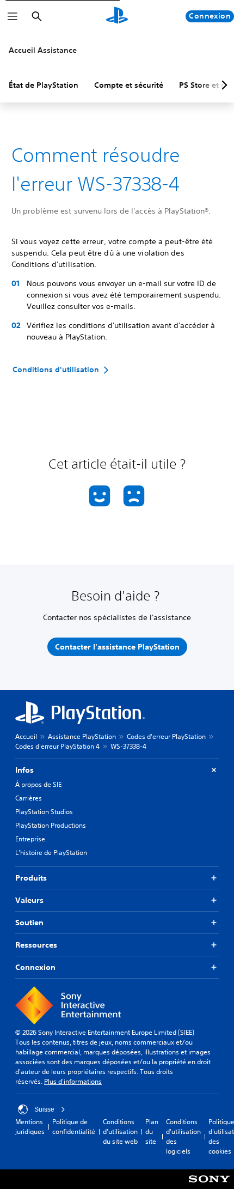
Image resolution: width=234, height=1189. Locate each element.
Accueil (26, 736)
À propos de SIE (38, 784)
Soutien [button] (29, 922)
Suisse (44, 1109)
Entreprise (30, 839)
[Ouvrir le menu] (12, 16)
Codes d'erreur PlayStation (166, 736)
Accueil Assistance (43, 50)
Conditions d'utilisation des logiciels (183, 1136)
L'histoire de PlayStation (51, 852)
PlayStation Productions (50, 825)
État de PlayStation (43, 85)
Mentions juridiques (30, 1126)
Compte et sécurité (128, 85)
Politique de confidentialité (73, 1126)
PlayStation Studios (44, 811)
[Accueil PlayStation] (117, 16)
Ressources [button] (36, 945)
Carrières (28, 798)
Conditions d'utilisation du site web (120, 1131)
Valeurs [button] (29, 900)
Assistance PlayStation (82, 736)
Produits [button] (31, 878)
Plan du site (151, 1131)
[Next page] (222, 85)
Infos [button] (24, 770)
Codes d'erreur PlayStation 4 (57, 746)
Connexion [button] (35, 967)
